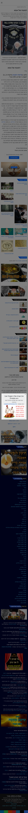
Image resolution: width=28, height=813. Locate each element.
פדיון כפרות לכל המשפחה (10, 404)
